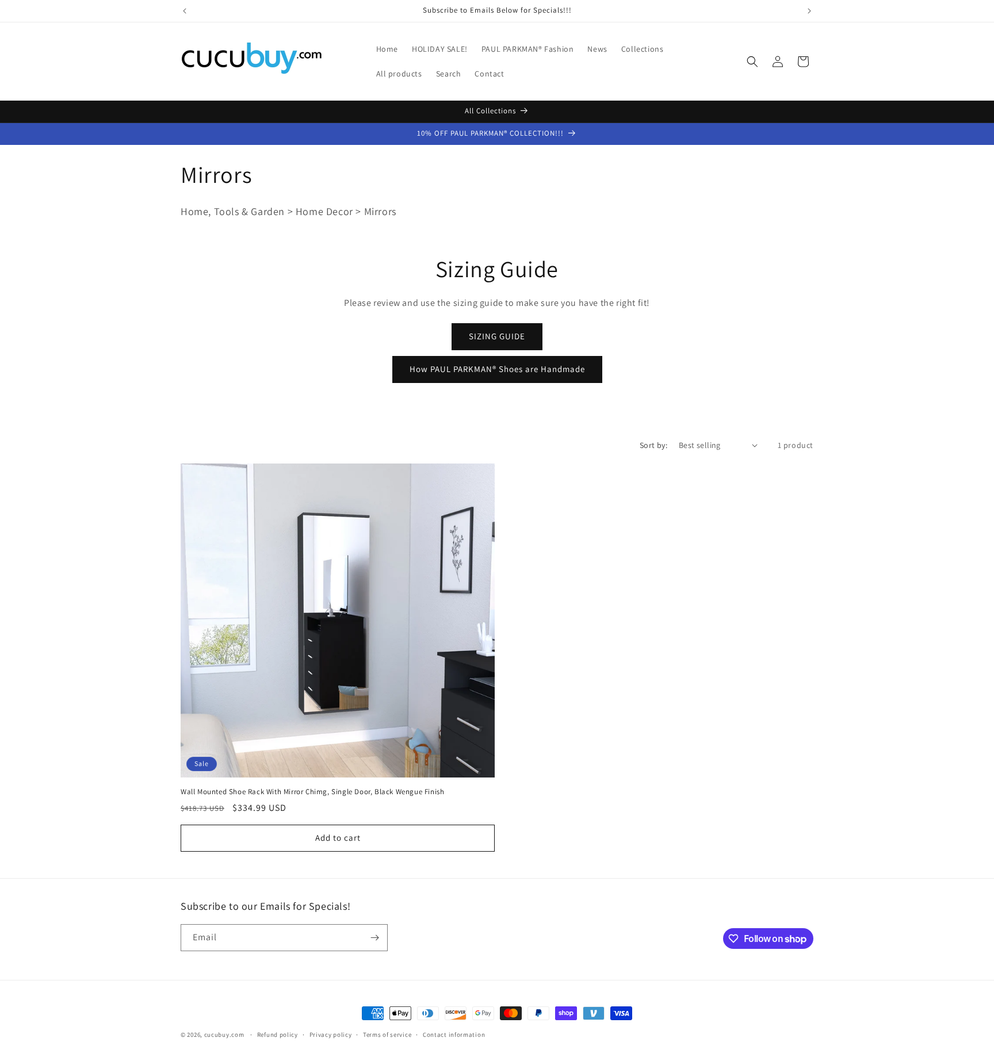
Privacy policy (330, 1035)
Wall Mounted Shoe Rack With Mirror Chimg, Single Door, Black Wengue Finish (312, 791)
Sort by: (653, 445)
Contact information (454, 1035)
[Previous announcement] (184, 11)
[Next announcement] (809, 11)
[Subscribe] (374, 937)
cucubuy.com (224, 1035)
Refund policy (277, 1035)
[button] (752, 61)
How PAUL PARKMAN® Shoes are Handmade (497, 368)
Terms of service (387, 1035)
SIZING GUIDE (497, 336)
